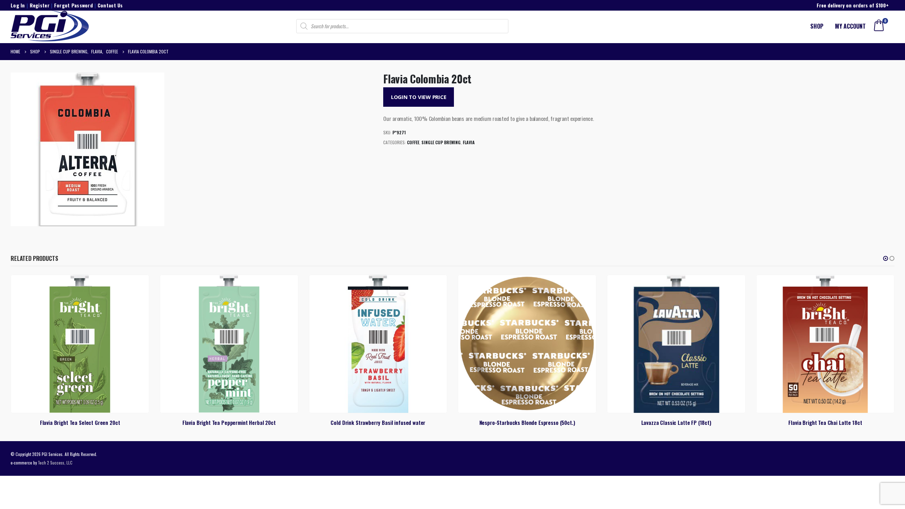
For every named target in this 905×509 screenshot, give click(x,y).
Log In (18, 5)
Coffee (413, 142)
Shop (816, 26)
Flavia (469, 142)
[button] (885, 258)
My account (850, 26)
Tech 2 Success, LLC (55, 463)
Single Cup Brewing (441, 142)
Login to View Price (418, 96)
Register (39, 5)
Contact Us (110, 5)
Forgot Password (73, 5)
